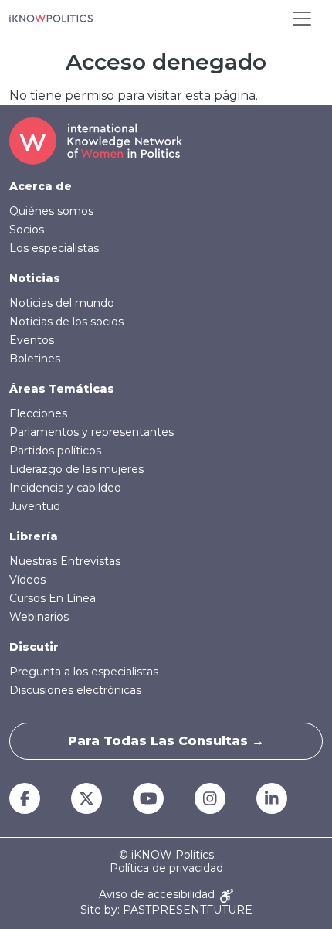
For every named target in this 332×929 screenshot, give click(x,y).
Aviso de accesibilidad (158, 894)
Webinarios (39, 617)
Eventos (31, 340)
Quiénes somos (51, 211)
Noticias (34, 278)
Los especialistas (54, 248)
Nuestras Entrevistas (64, 561)
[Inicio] (51, 18)
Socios (26, 230)
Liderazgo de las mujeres (76, 469)
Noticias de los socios (66, 321)
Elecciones (38, 413)
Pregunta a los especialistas (83, 672)
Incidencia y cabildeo (65, 488)
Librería (33, 536)
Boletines (34, 359)
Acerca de (40, 186)
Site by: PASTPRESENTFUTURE (166, 910)
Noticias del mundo (61, 303)
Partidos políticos (55, 451)
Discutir (34, 647)
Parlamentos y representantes (91, 432)
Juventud (34, 506)
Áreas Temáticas (61, 389)
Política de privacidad (166, 868)
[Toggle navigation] (302, 18)
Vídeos (27, 580)
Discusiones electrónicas (75, 690)
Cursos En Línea (52, 598)
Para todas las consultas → (166, 740)
